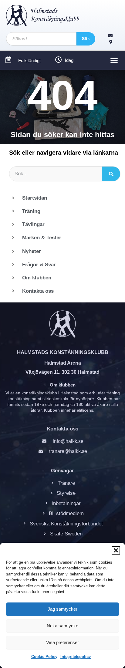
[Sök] (111, 174)
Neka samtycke (62, 625)
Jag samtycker (62, 609)
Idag (69, 60)
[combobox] (41, 39)
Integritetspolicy (75, 656)
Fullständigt (29, 60)
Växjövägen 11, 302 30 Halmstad (62, 372)
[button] (116, 550)
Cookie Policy (44, 656)
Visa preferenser (62, 642)
